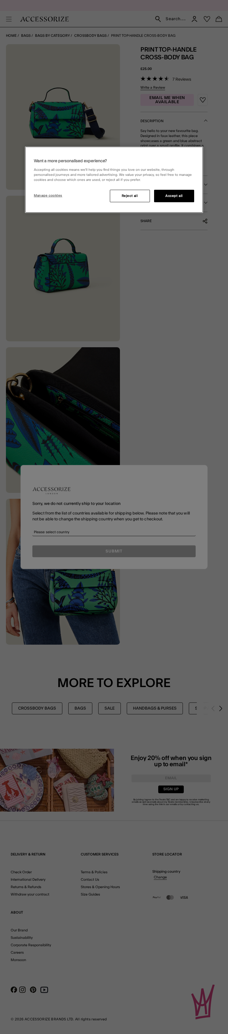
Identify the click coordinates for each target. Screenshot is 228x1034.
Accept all (174, 195)
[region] (114, 179)
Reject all (130, 195)
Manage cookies (48, 195)
